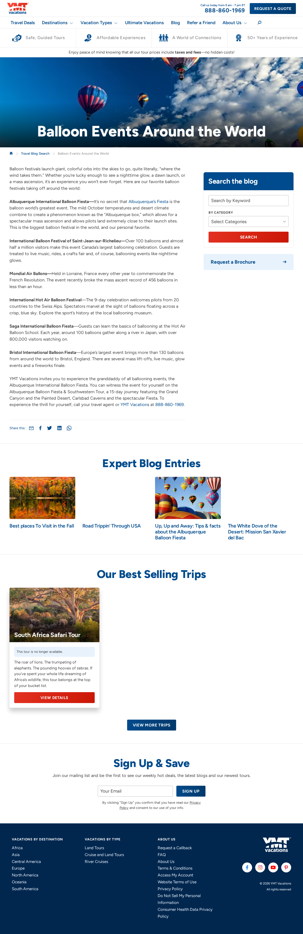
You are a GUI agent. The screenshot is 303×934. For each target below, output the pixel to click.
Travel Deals (23, 22)
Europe (18, 868)
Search (248, 237)
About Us (232, 22)
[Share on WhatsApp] (69, 428)
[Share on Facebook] (40, 428)
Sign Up (191, 791)
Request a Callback (175, 847)
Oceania (19, 882)
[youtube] (273, 867)
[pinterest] (286, 867)
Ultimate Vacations (144, 22)
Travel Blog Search (35, 153)
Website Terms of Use (177, 882)
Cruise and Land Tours (104, 854)
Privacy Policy (170, 888)
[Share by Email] (31, 428)
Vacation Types (96, 22)
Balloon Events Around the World (83, 153)
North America (25, 875)
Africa (17, 847)
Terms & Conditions (175, 868)
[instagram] (260, 867)
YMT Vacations (134, 404)
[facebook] (247, 867)
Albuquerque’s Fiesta (148, 201)
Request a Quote (272, 8)
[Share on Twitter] (49, 428)
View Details (54, 697)
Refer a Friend (201, 22)
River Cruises (96, 861)
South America (25, 888)
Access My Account (175, 875)
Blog (175, 22)
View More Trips (151, 725)
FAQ (162, 854)
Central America (26, 861)
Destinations (54, 22)
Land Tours (94, 847)
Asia (16, 854)
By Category (221, 212)
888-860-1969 (169, 404)
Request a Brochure (233, 262)
